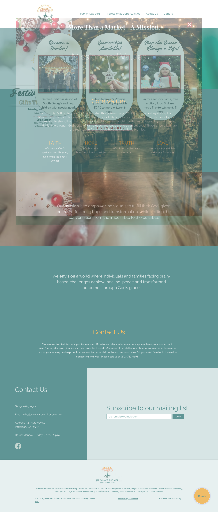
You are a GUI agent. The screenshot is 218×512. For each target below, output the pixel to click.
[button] (203, 8)
